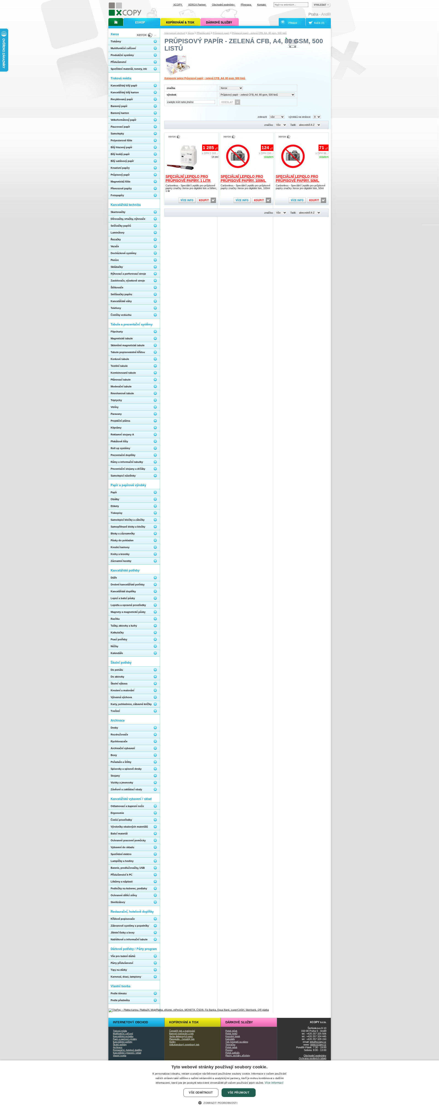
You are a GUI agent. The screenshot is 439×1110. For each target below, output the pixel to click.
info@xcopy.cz (318, 1041)
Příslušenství (203, 33)
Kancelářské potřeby (122, 1042)
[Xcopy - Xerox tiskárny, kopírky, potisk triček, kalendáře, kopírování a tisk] (125, 15)
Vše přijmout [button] (238, 1092)
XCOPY (178, 4)
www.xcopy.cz (318, 1044)
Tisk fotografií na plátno (236, 1042)
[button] (219, 1102)
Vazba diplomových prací (181, 1036)
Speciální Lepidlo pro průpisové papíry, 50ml (297, 178)
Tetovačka (230, 1044)
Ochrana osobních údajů (312, 1058)
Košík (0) (319, 22)
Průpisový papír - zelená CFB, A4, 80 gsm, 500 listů (259, 33)
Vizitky (172, 1042)
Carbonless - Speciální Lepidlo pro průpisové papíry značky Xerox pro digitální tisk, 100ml (245, 187)
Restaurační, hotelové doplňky (127, 1050)
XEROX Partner (197, 4)
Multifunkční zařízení (123, 1033)
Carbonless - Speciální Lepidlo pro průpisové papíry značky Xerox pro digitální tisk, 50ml (300, 187)
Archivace (117, 1047)
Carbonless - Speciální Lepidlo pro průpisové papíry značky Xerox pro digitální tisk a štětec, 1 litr (191, 188)
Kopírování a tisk (184, 1022)
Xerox (191, 33)
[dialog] (219, 1085)
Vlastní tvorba (119, 1055)
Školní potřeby (120, 1044)
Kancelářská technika (123, 1036)
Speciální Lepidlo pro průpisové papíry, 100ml (243, 178)
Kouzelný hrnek (232, 1036)
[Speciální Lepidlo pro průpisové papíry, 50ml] (293, 173)
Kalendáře (230, 1039)
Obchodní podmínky (315, 1055)
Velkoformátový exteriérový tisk (184, 1044)
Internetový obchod (174, 33)
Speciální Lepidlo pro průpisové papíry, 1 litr (188, 178)
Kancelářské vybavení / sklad (127, 1053)
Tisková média (120, 1031)
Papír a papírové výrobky (125, 1039)
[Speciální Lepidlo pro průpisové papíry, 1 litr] (183, 173)
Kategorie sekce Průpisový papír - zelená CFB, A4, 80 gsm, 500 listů (204, 78)
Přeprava (246, 4)
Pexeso (229, 1050)
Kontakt (261, 4)
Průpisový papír (221, 33)
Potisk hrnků (231, 1033)
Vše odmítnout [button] (201, 1092)
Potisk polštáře (232, 1053)
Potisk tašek (231, 1047)
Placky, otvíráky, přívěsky (237, 1055)
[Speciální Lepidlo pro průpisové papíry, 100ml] (238, 173)
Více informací (274, 1082)
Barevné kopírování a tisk (181, 1033)
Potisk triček (231, 1031)
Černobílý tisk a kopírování (182, 1031)
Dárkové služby (239, 1022)
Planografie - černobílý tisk (182, 1039)
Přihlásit (292, 22)
